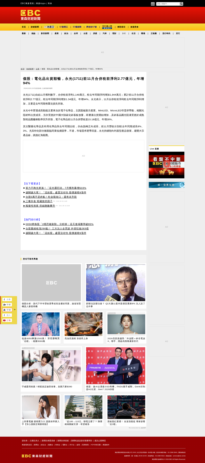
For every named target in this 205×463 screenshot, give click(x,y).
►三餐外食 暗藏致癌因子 (38, 201)
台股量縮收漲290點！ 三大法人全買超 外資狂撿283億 (57, 228)
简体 (50, 3)
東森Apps (41, 3)
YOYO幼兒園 (96, 445)
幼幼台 (57, 445)
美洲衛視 (85, 445)
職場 (143, 33)
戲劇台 (50, 445)
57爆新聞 (77, 27)
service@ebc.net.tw (179, 456)
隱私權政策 (182, 452)
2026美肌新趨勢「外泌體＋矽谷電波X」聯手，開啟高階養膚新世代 (126, 339)
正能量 (154, 33)
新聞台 (36, 445)
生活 (134, 33)
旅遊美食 (134, 27)
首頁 (24, 27)
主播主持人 (34, 441)
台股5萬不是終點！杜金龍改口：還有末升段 (51, 196)
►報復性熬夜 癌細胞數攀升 (39, 205)
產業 (57, 33)
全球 (76, 33)
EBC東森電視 (27, 3)
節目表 (25, 441)
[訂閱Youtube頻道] (7, 321)
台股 (86, 33)
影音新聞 (45, 33)
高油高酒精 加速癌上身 (76, 338)
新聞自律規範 (63, 441)
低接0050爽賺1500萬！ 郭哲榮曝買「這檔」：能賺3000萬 (41, 339)
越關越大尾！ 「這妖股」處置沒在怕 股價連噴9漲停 (56, 192)
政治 (66, 33)
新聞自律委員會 (48, 441)
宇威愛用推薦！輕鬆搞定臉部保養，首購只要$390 (47, 386)
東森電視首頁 (27, 445)
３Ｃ (124, 33)
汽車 (105, 33)
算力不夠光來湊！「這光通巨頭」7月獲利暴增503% (56, 188)
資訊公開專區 (100, 441)
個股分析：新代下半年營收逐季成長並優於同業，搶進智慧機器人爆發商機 (51, 305)
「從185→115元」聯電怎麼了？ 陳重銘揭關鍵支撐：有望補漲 (83, 422)
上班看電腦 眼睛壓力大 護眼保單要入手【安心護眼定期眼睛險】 (41, 422)
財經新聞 (35, 27)
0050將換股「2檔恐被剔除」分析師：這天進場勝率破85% (60, 224)
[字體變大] (7, 306)
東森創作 (106, 445)
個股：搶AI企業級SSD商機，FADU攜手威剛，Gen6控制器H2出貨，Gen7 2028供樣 (115, 388)
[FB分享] (7, 300)
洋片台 (72, 445)
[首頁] (30, 15)
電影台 (64, 445)
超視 (78, 445)
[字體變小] (7, 311)
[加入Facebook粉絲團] (7, 316)
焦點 (33, 33)
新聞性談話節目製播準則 (81, 441)
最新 (24, 33)
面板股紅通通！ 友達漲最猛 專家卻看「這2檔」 (126, 422)
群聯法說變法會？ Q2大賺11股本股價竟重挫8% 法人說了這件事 (115, 305)
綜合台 (43, 445)
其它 (178, 33)
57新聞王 (64, 27)
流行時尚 (166, 33)
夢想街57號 (91, 27)
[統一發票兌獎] (166, 187)
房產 (95, 33)
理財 (114, 33)
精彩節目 (121, 27)
